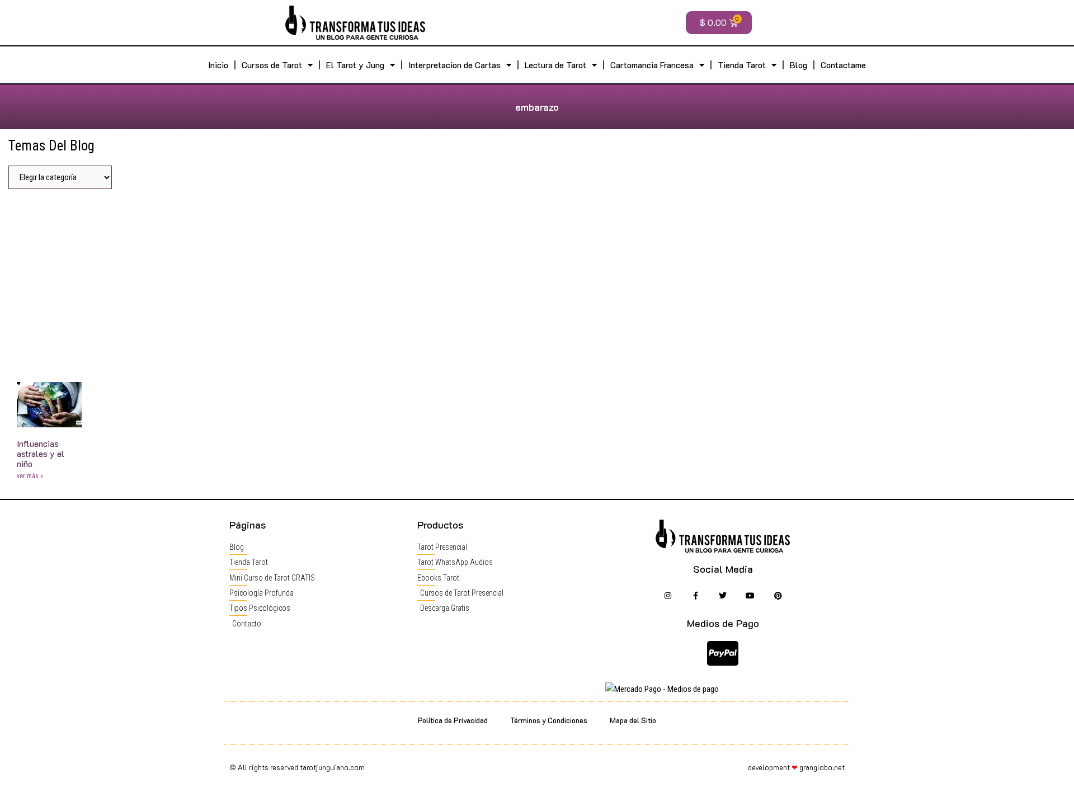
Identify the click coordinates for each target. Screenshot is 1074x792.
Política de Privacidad (453, 720)
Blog (798, 64)
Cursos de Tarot (272, 64)
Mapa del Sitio (633, 720)
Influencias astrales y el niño (40, 453)
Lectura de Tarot (555, 64)
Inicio (218, 64)
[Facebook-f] (695, 596)
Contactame (843, 64)
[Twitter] (723, 596)
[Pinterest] (778, 596)
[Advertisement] (537, 281)
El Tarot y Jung (355, 64)
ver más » (30, 476)
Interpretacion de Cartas (454, 64)
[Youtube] (750, 596)
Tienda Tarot (742, 64)
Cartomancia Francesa (652, 64)
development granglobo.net (796, 767)
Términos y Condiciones (548, 720)
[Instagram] (668, 596)
